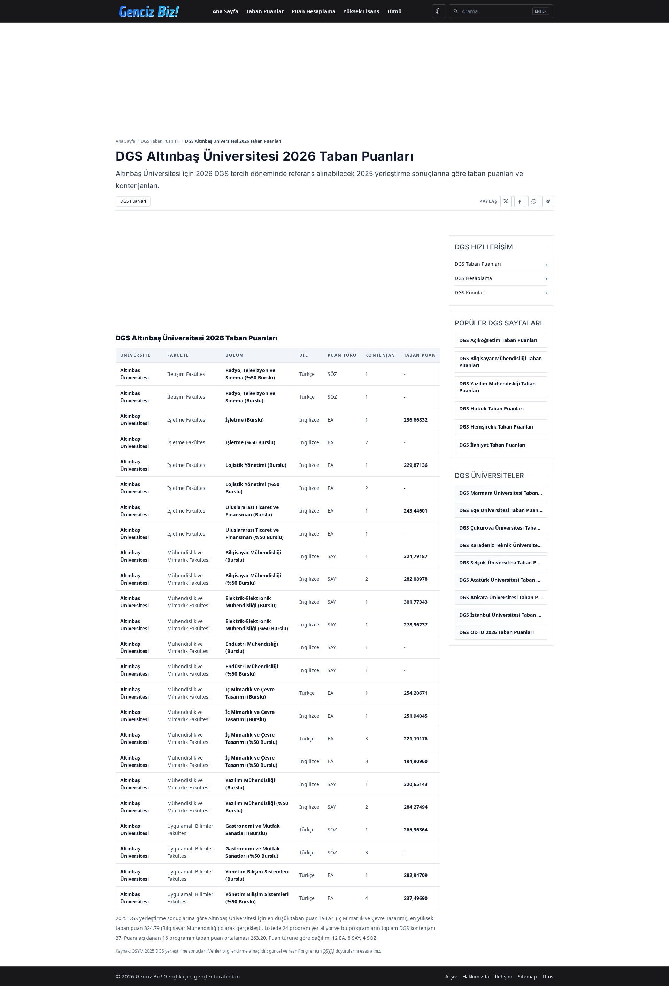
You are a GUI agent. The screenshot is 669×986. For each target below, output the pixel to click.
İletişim (503, 976)
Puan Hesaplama (314, 11)
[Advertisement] (334, 80)
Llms (548, 976)
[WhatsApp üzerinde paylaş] (533, 201)
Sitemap (527, 976)
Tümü (394, 11)
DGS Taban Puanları (160, 141)
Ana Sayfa (225, 11)
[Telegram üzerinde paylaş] (547, 201)
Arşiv (451, 976)
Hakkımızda (475, 976)
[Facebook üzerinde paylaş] (519, 201)
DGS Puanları (133, 201)
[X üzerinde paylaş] (506, 201)
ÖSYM (328, 951)
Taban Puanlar (265, 11)
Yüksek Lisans (361, 11)
